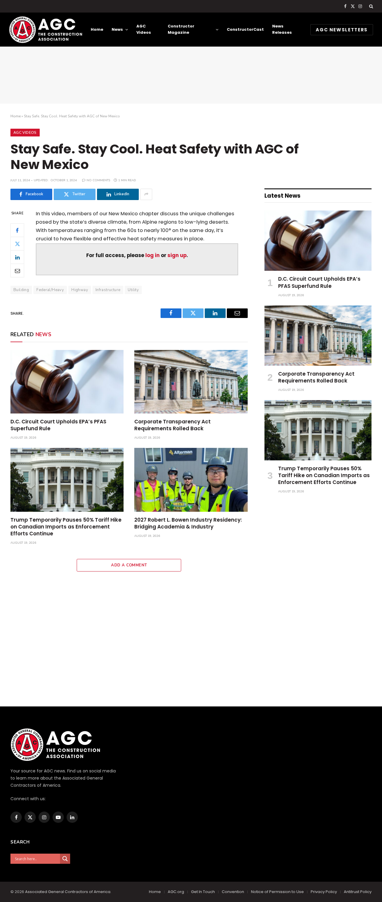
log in (152, 255)
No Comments (98, 180)
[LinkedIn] (17, 257)
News (117, 29)
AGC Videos (143, 29)
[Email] (17, 270)
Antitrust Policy (358, 892)
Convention (233, 892)
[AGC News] (45, 30)
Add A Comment (129, 565)
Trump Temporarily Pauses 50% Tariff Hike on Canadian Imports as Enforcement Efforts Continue (65, 527)
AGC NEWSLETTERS (342, 30)
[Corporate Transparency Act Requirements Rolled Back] (190, 382)
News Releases (282, 29)
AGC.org (176, 892)
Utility (133, 290)
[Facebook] (17, 230)
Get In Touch (203, 892)
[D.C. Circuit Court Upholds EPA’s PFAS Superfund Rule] (67, 382)
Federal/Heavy (50, 290)
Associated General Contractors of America (67, 892)
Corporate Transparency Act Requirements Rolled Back (172, 425)
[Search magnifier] (65, 859)
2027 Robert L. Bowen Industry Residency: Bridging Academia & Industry (188, 523)
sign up (177, 255)
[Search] (370, 6)
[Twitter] (17, 244)
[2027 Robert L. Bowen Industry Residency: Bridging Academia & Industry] (190, 479)
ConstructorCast (245, 29)
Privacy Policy (324, 892)
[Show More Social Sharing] (146, 194)
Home (97, 29)
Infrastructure (108, 290)
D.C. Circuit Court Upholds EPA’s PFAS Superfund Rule (58, 425)
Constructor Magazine (181, 29)
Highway (79, 290)
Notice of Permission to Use (277, 892)
